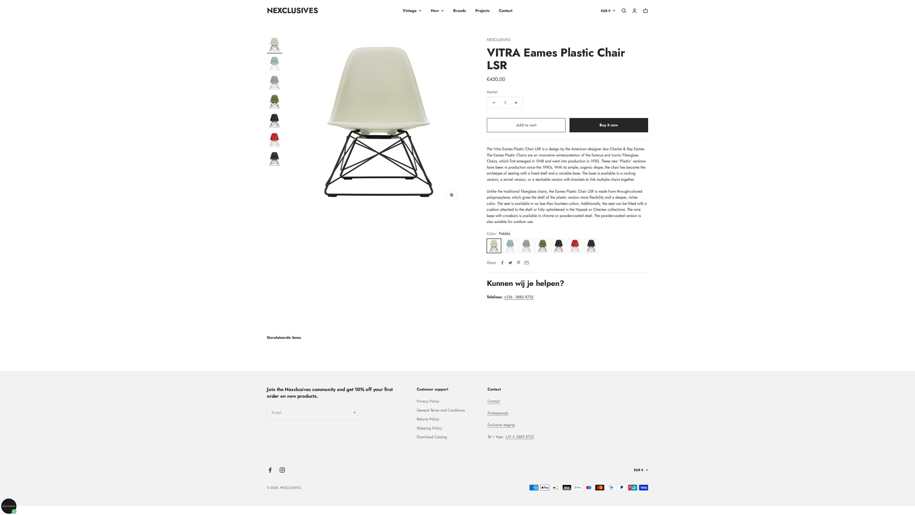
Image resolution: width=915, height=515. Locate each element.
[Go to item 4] (274, 102)
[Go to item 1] (274, 45)
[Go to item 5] (274, 121)
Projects (482, 10)
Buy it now (609, 125)
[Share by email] (527, 263)
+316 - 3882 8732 (519, 297)
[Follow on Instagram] (282, 470)
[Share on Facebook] (502, 263)
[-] (494, 102)
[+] (516, 102)
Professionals (498, 413)
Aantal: (492, 92)
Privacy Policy (428, 401)
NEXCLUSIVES (498, 39)
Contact (505, 10)
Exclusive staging (501, 424)
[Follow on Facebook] (270, 470)
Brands (459, 10)
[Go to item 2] (274, 64)
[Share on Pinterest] (518, 263)
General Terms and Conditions (441, 410)
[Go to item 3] (274, 83)
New (435, 10)
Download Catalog (432, 437)
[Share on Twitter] (510, 263)
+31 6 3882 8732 (519, 436)
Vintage (410, 10)
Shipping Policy (429, 428)
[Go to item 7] (274, 159)
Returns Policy (428, 419)
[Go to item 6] (274, 140)
